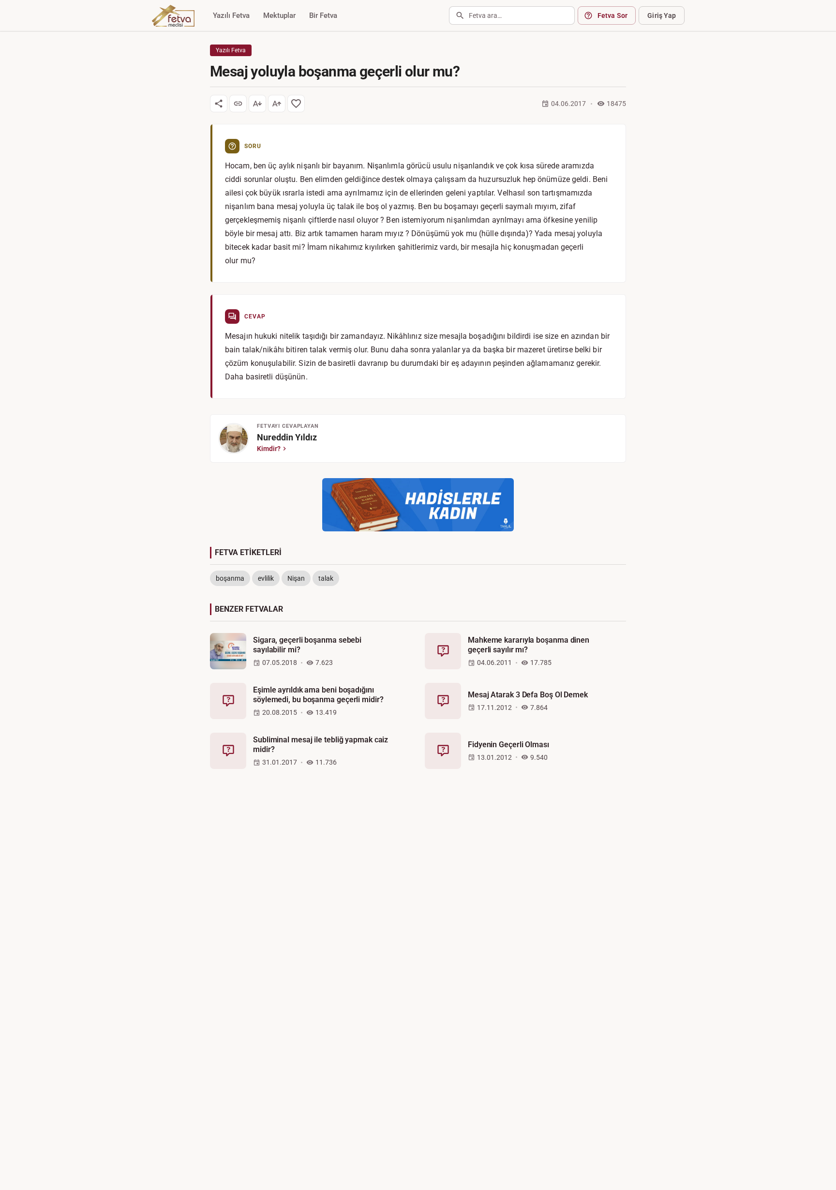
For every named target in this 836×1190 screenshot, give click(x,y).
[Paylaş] (218, 103)
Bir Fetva (323, 15)
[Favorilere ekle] (296, 103)
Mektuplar (279, 15)
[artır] (276, 103)
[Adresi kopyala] (238, 103)
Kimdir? (269, 448)
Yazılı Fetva (231, 15)
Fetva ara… (485, 15)
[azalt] (257, 103)
